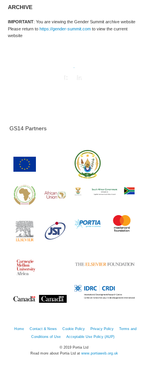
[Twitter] (66, 78)
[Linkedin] (80, 78)
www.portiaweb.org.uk (99, 353)
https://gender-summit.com (65, 28)
